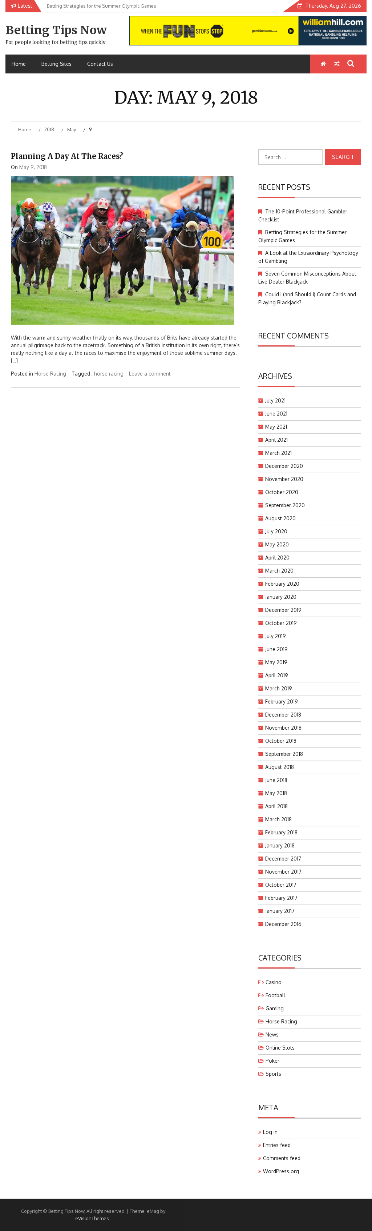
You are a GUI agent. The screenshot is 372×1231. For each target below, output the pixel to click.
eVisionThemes (92, 1218)
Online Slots (280, 1047)
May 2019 (276, 662)
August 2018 (279, 767)
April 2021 (276, 440)
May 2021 (276, 427)
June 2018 (276, 780)
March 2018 (278, 819)
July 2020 (276, 531)
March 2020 (279, 571)
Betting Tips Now (56, 30)
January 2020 (280, 597)
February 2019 (281, 701)
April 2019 (276, 675)
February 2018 (281, 832)
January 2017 (280, 911)
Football (275, 995)
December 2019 (283, 610)
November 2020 (284, 479)
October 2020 (281, 492)
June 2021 (276, 413)
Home (19, 64)
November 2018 (283, 728)
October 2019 (281, 623)
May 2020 (277, 544)
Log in (270, 1132)
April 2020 (277, 557)
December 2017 (283, 858)
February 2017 (281, 898)
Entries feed (277, 1145)
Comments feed (281, 1158)
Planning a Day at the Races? (67, 156)
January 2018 (280, 845)
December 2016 (283, 924)
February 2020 (282, 584)
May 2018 (276, 793)
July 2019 (275, 636)
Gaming (275, 1008)
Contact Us (100, 64)
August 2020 (280, 518)
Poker (272, 1061)
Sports (273, 1074)
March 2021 (278, 453)
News (272, 1034)
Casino (274, 982)
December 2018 (283, 714)
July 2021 (275, 400)
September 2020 (285, 505)
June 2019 (276, 649)
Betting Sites (56, 64)
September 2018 (284, 754)
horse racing (109, 373)
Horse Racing (50, 373)
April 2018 (276, 806)
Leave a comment (150, 373)
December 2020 (284, 466)
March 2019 (278, 688)
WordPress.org (281, 1171)
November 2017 (283, 872)
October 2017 (280, 885)
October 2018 (280, 741)
